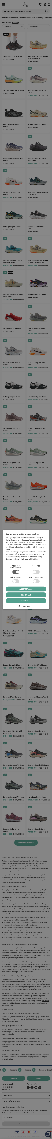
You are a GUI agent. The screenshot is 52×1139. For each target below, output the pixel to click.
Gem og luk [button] (26, 595)
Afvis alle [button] (26, 601)
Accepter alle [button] (26, 589)
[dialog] (26, 569)
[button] (26, 607)
